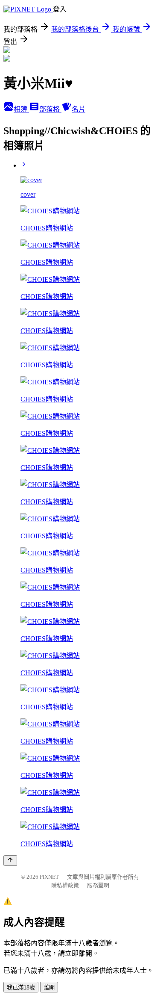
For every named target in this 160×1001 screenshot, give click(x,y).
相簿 (21, 109)
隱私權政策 (65, 885)
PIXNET (49, 877)
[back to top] (10, 860)
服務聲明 (98, 885)
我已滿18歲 (21, 987)
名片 (78, 109)
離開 (49, 987)
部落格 (50, 109)
